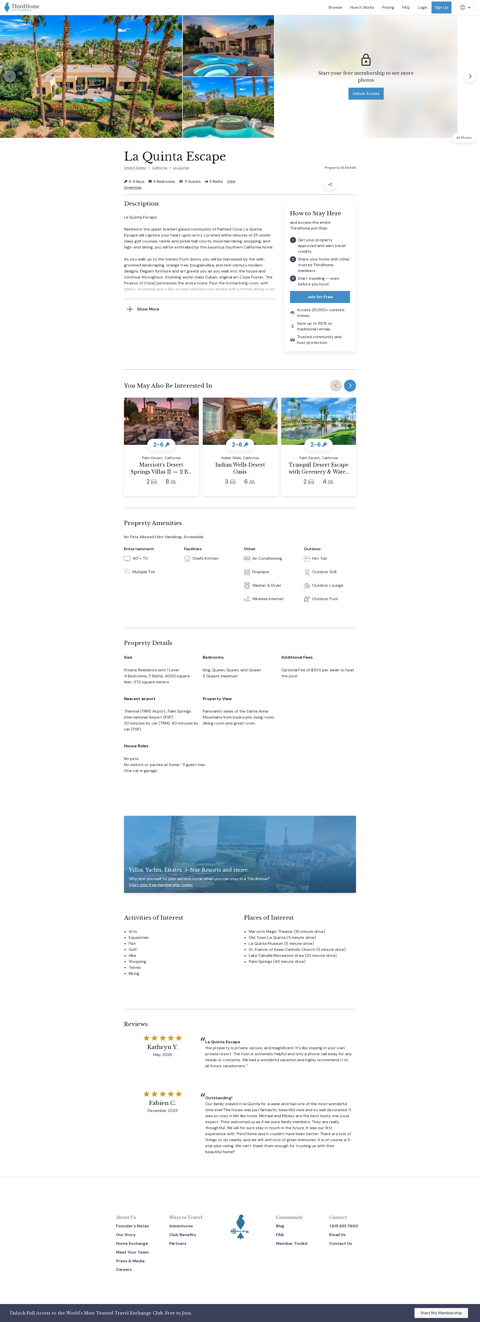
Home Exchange (132, 1243)
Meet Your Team (132, 1252)
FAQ (280, 1234)
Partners (177, 1243)
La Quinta (181, 168)
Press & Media (130, 1261)
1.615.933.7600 (343, 1226)
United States (135, 168)
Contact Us (340, 1243)
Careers (124, 1269)
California (159, 168)
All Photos (464, 138)
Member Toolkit (292, 1243)
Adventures (181, 1226)
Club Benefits (182, 1234)
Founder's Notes (132, 1226)
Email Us (337, 1234)
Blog (280, 1226)
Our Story (126, 1234)
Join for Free (320, 296)
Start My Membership (441, 1313)
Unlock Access (366, 93)
